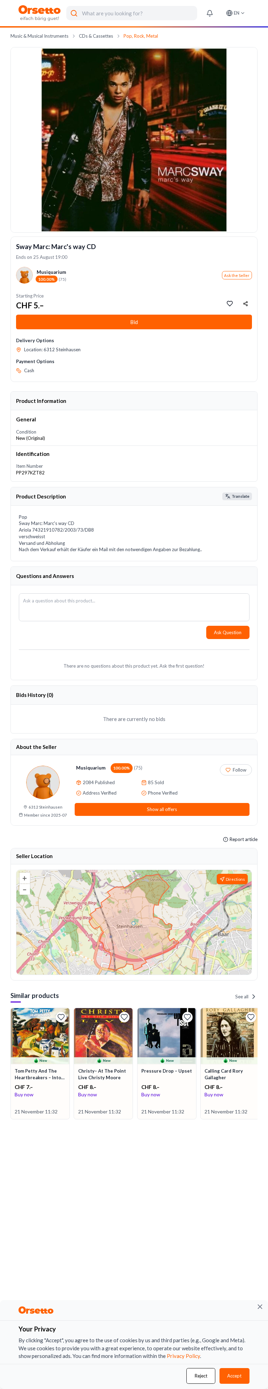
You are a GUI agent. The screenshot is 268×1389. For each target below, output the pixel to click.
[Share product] (245, 303)
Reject (201, 1376)
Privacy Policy (183, 1356)
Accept (234, 1376)
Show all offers (162, 809)
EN (236, 13)
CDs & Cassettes (96, 36)
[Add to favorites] (230, 303)
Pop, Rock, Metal (141, 36)
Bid (134, 322)
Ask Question (227, 632)
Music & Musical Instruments (39, 36)
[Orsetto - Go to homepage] (39, 13)
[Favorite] (61, 1017)
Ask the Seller (237, 275)
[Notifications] (209, 13)
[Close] (260, 1307)
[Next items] (256, 1064)
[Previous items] (11, 1064)
